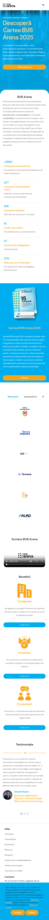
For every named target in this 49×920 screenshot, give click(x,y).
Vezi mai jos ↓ (24, 67)
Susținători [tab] (30, 396)
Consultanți (10, 839)
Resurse (8, 849)
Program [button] (9, 855)
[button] (21, 813)
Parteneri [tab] (13, 396)
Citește (24, 378)
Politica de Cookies (14, 865)
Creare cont (24, 625)
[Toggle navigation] (43, 5)
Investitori (10, 844)
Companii (9, 834)
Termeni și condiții (13, 871)
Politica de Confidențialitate (18, 860)
